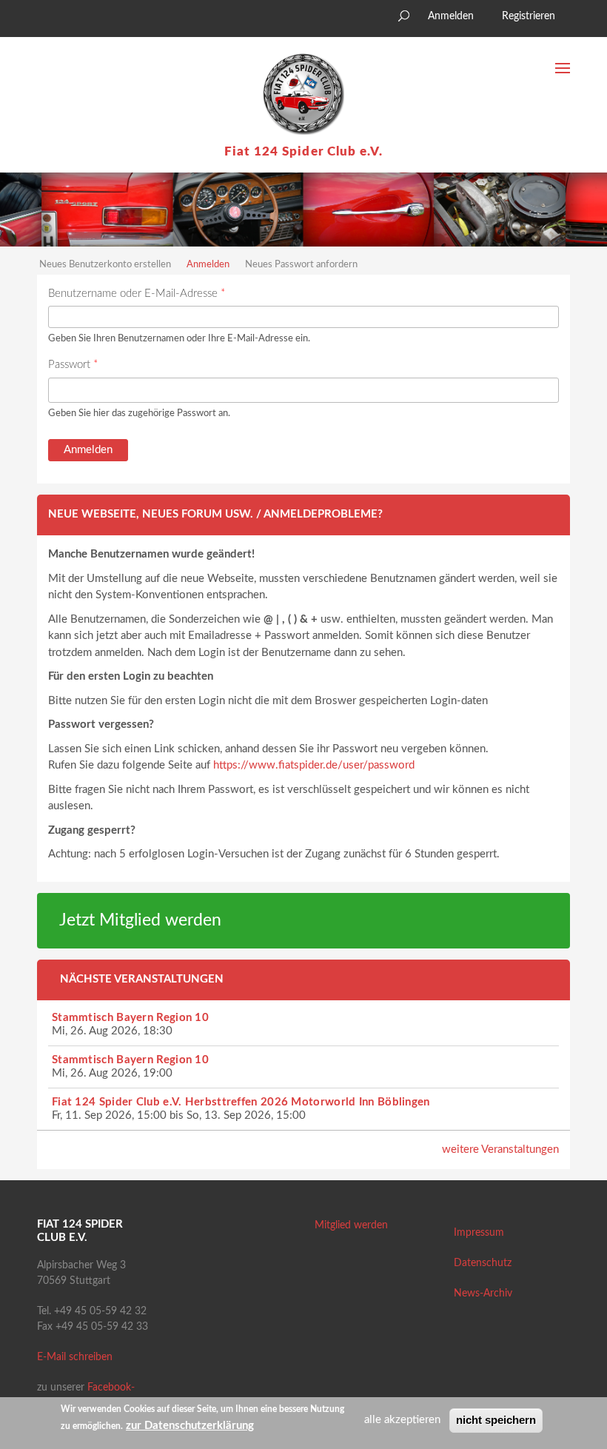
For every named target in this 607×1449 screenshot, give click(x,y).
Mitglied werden (351, 1225)
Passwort (73, 364)
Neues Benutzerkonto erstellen (105, 265)
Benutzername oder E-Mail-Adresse (136, 293)
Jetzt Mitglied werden (140, 920)
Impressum (479, 1233)
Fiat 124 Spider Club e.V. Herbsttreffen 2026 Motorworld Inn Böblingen (241, 1102)
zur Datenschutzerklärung (190, 1425)
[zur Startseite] (303, 94)
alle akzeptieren (402, 1419)
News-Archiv (483, 1293)
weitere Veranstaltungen (500, 1149)
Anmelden (451, 16)
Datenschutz (483, 1263)
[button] (48, 20)
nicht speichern (496, 1419)
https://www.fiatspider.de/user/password (314, 765)
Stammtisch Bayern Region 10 (130, 1017)
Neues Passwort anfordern (301, 265)
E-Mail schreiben (75, 1357)
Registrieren (528, 16)
